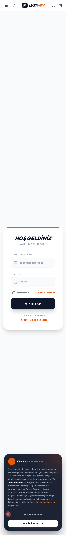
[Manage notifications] (8, 514)
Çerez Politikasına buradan (43, 502)
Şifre (17, 274)
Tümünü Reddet (33, 515)
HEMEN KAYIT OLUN (33, 320)
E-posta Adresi (23, 254)
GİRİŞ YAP (33, 303)
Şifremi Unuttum (46, 292)
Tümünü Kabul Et (33, 523)
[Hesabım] (53, 5)
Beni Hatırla (22, 292)
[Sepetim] (60, 5)
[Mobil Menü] (6, 5)
